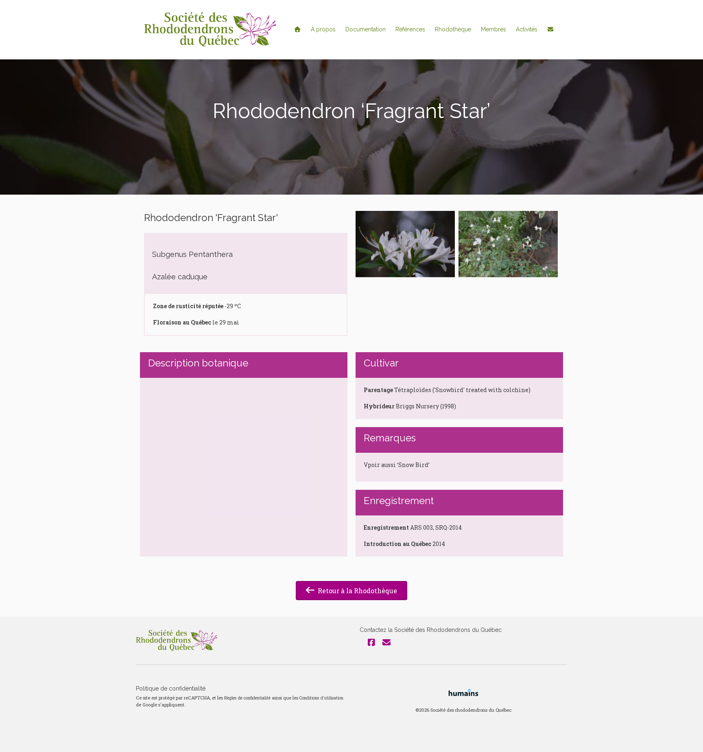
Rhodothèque (453, 29)
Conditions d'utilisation (321, 698)
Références (410, 29)
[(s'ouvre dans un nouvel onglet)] (463, 692)
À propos (323, 29)
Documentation (365, 29)
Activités (526, 29)
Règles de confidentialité (247, 698)
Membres (493, 29)
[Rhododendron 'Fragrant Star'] (405, 244)
